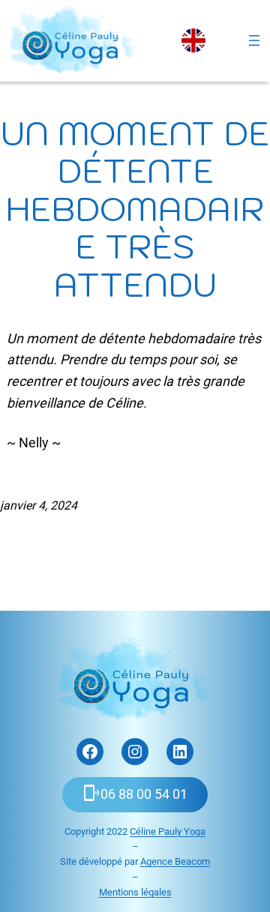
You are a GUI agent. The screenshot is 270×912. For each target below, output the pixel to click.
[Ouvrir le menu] (254, 40)
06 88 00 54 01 (144, 794)
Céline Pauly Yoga (168, 831)
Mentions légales (135, 892)
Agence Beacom (175, 861)
